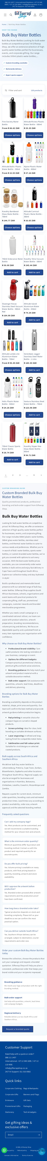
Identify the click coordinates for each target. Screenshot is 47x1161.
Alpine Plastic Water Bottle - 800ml (33, 167)
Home (4, 24)
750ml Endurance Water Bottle (12, 260)
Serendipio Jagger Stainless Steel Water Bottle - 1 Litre (33, 356)
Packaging (28, 1106)
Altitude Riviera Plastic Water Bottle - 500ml (34, 122)
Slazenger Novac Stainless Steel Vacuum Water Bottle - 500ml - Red (12, 307)
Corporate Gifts (11, 1094)
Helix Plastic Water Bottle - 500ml (10, 402)
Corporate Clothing (13, 1088)
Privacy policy (9, 1150)
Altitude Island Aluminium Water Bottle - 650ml (31, 306)
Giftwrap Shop (26, 1147)
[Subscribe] (39, 1135)
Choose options (12, 135)
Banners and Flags (31, 1094)
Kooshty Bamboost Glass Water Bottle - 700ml (11, 214)
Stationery (9, 1112)
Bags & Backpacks (31, 1088)
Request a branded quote (17, 1029)
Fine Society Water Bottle (10, 122)
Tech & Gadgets (30, 1112)
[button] (5, 15)
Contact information (11, 1155)
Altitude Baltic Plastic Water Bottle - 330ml (11, 167)
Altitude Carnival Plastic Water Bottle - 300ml (33, 214)
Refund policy (22, 1150)
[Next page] (41, 475)
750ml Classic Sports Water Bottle (11, 447)
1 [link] (5, 475)
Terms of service (27, 1155)
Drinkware (9, 1100)
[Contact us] (4, 1150)
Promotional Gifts (12, 1106)
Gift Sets (27, 1100)
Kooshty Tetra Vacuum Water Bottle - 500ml (34, 260)
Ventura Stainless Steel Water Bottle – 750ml (34, 402)
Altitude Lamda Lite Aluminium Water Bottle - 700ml (10, 356)
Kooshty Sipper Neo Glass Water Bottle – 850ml (33, 449)
